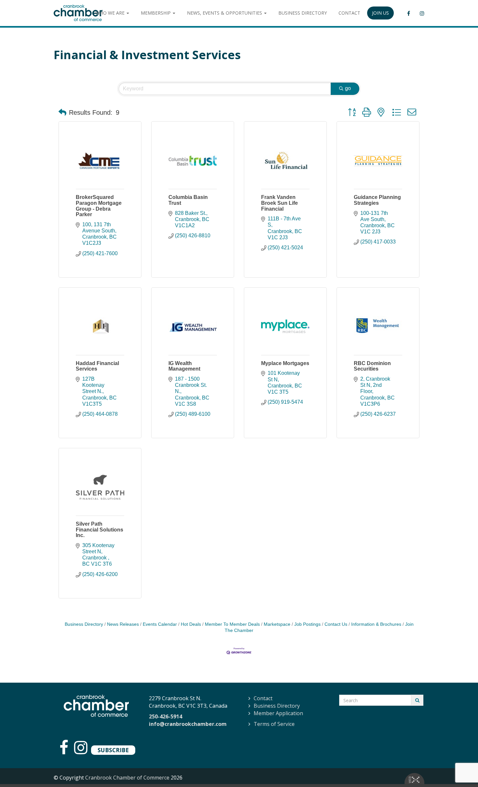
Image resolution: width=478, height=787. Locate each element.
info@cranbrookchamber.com (188, 724)
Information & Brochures (376, 624)
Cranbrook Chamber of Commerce (127, 777)
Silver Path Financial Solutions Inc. (99, 529)
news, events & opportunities (225, 13)
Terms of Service (274, 724)
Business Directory (84, 624)
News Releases (123, 624)
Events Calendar (160, 624)
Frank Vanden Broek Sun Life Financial (279, 202)
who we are (111, 13)
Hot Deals (191, 624)
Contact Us (336, 624)
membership (156, 13)
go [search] (348, 88)
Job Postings (307, 624)
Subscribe (113, 750)
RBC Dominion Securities (372, 366)
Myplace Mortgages (285, 363)
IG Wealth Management (184, 366)
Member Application (278, 713)
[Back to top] (460, 769)
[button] (62, 112)
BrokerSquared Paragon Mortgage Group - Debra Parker (99, 205)
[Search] (417, 700)
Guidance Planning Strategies (377, 200)
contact (349, 13)
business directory (302, 13)
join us (380, 13)
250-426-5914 (165, 716)
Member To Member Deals (232, 624)
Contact (263, 698)
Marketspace (277, 624)
